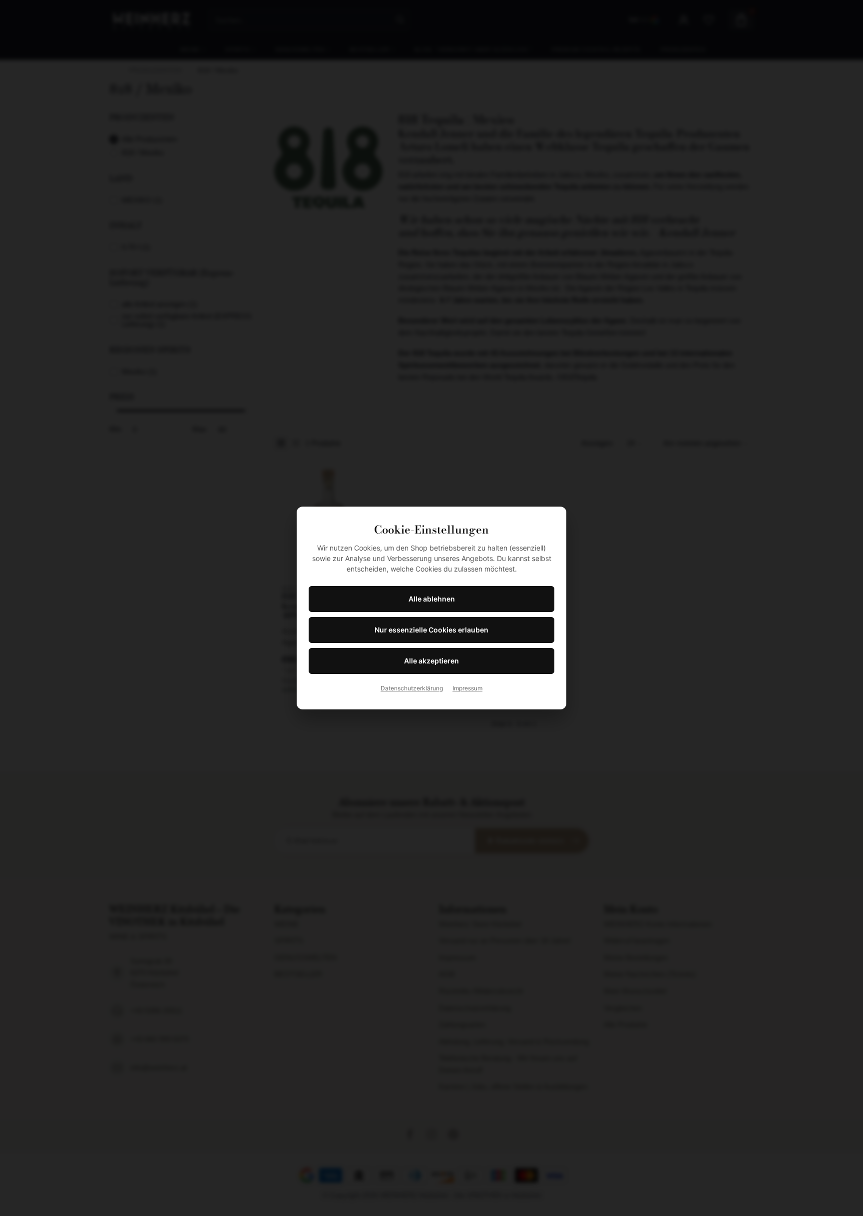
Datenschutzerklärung (412, 688)
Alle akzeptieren (431, 660)
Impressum (467, 688)
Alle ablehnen (432, 599)
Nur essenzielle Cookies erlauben (431, 629)
